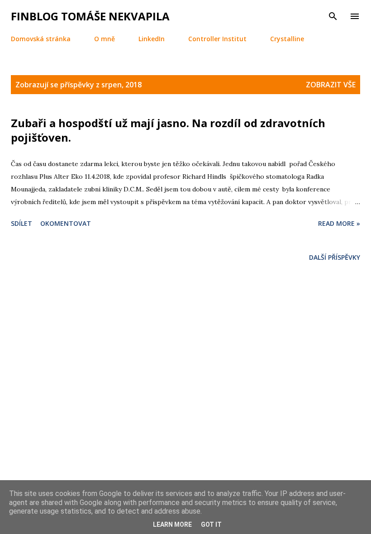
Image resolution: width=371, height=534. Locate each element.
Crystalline (287, 38)
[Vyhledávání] (333, 16)
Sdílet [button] (21, 223)
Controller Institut (217, 38)
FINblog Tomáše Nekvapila (90, 16)
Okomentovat (65, 223)
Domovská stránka (41, 38)
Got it (211, 524)
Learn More (172, 524)
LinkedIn (151, 38)
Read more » (339, 223)
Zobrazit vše (331, 85)
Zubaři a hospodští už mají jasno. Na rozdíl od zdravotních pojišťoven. (168, 130)
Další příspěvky (334, 257)
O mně (104, 38)
